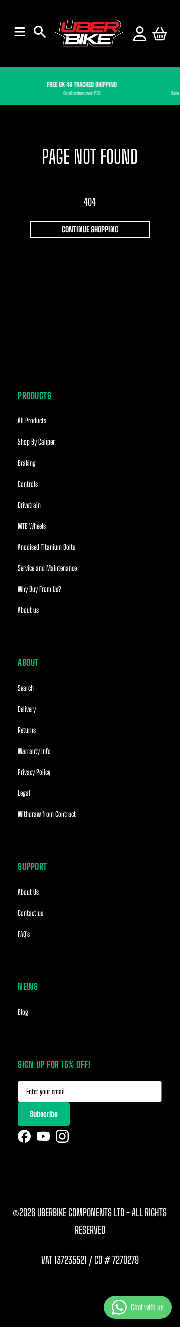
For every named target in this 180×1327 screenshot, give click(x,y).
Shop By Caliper (36, 441)
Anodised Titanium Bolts (47, 547)
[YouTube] (43, 1136)
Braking (27, 463)
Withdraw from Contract (47, 814)
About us (28, 610)
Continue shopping (90, 229)
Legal (24, 793)
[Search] (40, 31)
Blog (23, 1012)
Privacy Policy (34, 772)
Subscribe (44, 1113)
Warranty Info (34, 751)
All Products (32, 420)
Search (26, 688)
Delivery (27, 709)
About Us (28, 892)
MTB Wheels (32, 526)
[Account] (140, 33)
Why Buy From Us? (39, 589)
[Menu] (20, 31)
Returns (27, 730)
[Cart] (160, 33)
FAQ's (24, 934)
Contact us (31, 913)
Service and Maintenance (47, 568)
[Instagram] (62, 1136)
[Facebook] (24, 1136)
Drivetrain (29, 505)
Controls (28, 484)
